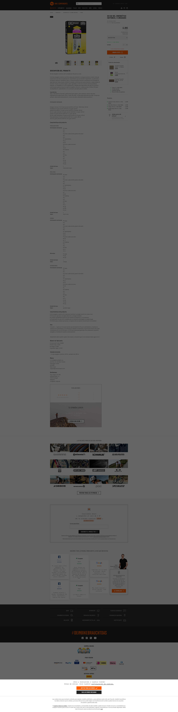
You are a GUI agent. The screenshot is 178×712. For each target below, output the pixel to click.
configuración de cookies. (102, 684)
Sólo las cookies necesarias (89, 692)
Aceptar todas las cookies (88, 688)
